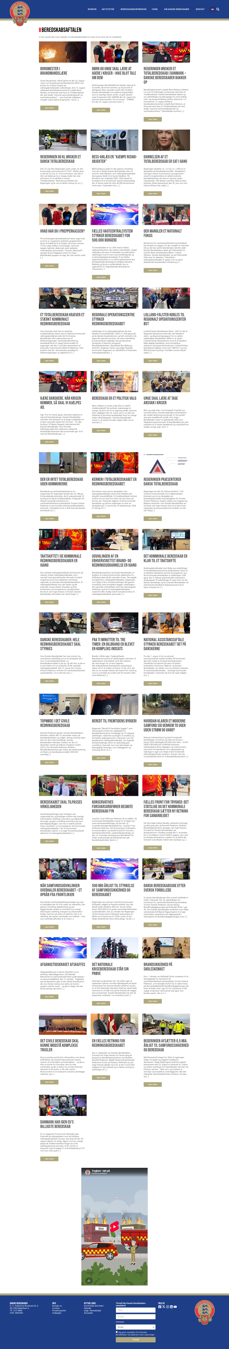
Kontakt (200, 9)
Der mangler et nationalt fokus (163, 233)
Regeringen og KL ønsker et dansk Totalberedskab (60, 159)
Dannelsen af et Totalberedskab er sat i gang (165, 159)
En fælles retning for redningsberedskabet (108, 1043)
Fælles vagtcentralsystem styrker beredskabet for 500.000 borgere (112, 235)
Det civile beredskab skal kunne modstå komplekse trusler (59, 1045)
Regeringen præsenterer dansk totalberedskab (162, 482)
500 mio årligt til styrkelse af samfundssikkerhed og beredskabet (113, 890)
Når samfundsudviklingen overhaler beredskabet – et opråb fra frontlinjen (61, 890)
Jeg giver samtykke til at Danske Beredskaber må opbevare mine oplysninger (135, 1333)
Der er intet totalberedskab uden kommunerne (61, 482)
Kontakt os (57, 1306)
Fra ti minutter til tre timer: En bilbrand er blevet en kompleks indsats (113, 644)
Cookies (56, 1308)
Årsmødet (88, 1313)
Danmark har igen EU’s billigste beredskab (57, 1124)
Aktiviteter (108, 9)
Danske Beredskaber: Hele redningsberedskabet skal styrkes (60, 644)
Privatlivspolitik (59, 1310)
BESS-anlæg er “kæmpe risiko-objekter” (114, 159)
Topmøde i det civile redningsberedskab (55, 723)
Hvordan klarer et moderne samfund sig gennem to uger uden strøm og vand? (165, 725)
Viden (155, 9)
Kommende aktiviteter (94, 1306)
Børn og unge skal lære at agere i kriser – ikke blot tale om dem (114, 73)
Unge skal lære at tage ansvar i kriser (161, 401)
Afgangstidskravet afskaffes (62, 964)
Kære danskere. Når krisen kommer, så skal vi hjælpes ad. (60, 403)
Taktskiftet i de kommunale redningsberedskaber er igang (60, 561)
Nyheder (92, 9)
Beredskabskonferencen (133, 9)
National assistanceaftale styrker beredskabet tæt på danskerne (165, 644)
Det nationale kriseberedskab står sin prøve (110, 969)
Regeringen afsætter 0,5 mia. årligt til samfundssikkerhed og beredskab (166, 1045)
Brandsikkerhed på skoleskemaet (158, 967)
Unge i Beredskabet (92, 1310)
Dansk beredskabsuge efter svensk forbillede (164, 888)
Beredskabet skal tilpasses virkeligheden (61, 804)
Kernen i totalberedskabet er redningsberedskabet (114, 482)
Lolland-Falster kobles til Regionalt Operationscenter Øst (165, 319)
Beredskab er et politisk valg (114, 398)
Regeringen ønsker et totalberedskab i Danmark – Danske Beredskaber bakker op (165, 75)
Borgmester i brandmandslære (53, 71)
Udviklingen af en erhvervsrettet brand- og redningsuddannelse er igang (114, 561)
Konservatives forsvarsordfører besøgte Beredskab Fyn (112, 806)
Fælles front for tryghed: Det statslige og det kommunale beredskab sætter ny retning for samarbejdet (166, 808)
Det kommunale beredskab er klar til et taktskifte (165, 558)
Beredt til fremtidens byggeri (114, 721)
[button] (218, 9)
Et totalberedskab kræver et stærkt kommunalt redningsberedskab (62, 319)
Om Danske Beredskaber (176, 9)
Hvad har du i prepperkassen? (62, 231)
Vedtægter (56, 1313)
